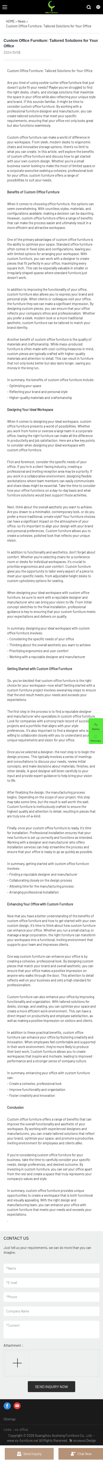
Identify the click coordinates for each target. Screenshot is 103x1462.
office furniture (70, 83)
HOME (10, 21)
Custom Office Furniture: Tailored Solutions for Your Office (48, 26)
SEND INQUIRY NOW (51, 1386)
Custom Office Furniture (25, 71)
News (22, 21)
